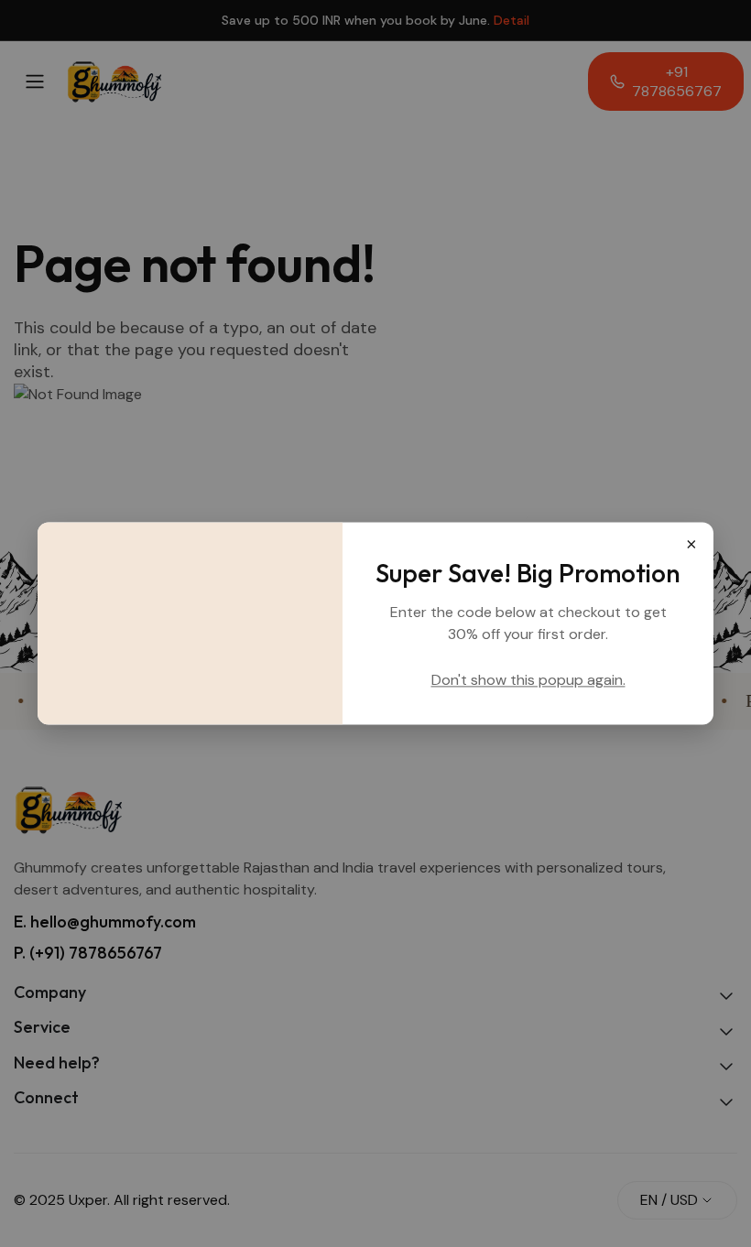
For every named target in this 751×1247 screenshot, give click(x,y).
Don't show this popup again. (528, 680)
